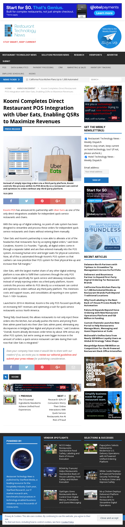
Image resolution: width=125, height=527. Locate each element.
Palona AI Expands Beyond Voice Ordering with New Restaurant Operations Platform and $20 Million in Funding (101, 314)
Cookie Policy (67, 522)
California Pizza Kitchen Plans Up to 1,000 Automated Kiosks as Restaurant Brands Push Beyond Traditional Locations (102, 291)
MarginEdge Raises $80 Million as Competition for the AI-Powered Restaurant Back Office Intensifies (103, 348)
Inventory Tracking (101, 67)
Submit (6, 61)
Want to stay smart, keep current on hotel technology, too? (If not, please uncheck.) (101, 149)
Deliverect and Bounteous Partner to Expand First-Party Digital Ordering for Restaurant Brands (101, 278)
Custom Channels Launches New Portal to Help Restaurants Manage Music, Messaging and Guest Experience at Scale (101, 327)
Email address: (91, 167)
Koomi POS (9, 210)
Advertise (112, 54)
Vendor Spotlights (56, 437)
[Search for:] (105, 79)
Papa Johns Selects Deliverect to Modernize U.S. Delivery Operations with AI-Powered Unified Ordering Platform (109, 453)
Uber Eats (59, 210)
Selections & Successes (98, 437)
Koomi (15, 376)
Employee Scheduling (13, 73)
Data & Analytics (19, 67)
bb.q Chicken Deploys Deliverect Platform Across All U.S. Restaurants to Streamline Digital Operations (110, 498)
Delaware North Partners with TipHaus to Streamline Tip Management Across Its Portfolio (102, 267)
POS (4, 67)
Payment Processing (43, 67)
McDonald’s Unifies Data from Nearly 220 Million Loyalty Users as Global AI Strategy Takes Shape (102, 338)
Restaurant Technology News (19, 54)
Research (79, 54)
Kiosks (32, 73)
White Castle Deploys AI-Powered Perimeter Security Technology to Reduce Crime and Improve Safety (110, 477)
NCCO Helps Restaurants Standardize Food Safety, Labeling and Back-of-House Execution (69, 452)
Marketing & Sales (76, 67)
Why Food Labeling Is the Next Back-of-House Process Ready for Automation (102, 303)
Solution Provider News (55, 54)
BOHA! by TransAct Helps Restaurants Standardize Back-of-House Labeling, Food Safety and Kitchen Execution (69, 475)
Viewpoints (95, 54)
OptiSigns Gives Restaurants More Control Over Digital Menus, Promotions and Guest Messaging (70, 497)
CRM (60, 67)
